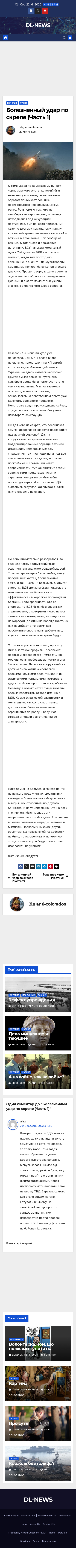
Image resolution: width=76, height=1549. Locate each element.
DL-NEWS (38, 25)
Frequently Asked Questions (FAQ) (27, 1532)
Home (24, 1524)
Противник (28, 995)
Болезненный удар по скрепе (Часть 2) (22, 878)
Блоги (36, 1541)
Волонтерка (16, 1339)
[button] (64, 38)
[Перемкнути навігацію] (35, 37)
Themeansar (64, 1515)
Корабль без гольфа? (31, 1463)
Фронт (23, 103)
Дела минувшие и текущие (28, 1036)
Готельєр (50, 1354)
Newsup (48, 1515)
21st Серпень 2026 (25, 1469)
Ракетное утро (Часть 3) (53, 876)
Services (25, 1541)
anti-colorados (33, 127)
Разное (42, 995)
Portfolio (63, 1532)
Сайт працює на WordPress (20, 1515)
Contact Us (49, 1524)
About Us (35, 1524)
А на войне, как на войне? (36, 1076)
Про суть (18, 1423)
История (12, 103)
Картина (18, 1383)
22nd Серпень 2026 (25, 1354)
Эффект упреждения (31, 999)
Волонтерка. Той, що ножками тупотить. (31, 1346)
